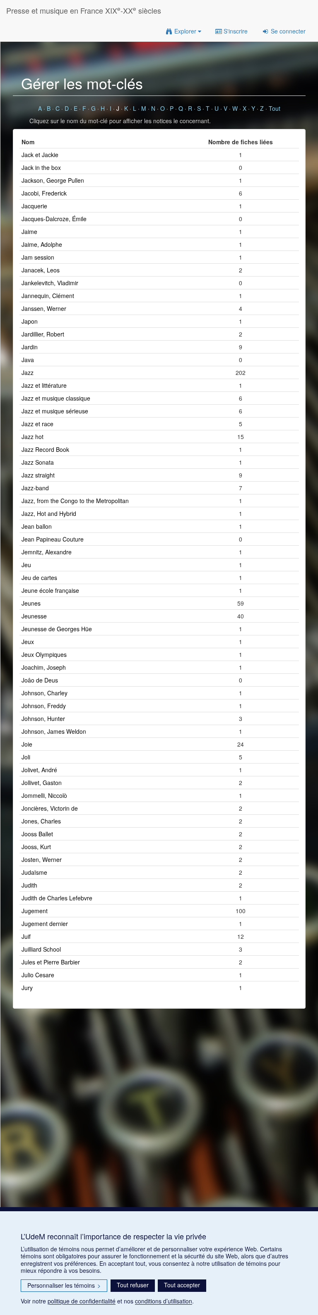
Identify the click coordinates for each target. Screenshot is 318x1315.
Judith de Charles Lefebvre (57, 898)
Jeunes (31, 603)
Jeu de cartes (39, 577)
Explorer (185, 31)
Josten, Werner (42, 859)
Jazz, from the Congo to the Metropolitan (75, 500)
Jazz (28, 372)
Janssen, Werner (44, 308)
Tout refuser (133, 1285)
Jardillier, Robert (43, 334)
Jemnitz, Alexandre (47, 552)
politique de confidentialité (82, 1301)
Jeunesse (34, 616)
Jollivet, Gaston (42, 782)
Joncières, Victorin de (50, 808)
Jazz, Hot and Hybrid (49, 513)
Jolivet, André (39, 770)
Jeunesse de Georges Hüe (57, 629)
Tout (274, 108)
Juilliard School (41, 949)
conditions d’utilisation (163, 1301)
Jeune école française (50, 590)
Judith (29, 885)
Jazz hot (32, 436)
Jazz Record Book (45, 449)
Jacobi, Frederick (44, 193)
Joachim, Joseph (44, 667)
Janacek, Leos (41, 270)
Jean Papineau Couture (53, 539)
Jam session (38, 257)
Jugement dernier (45, 923)
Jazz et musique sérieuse (55, 411)
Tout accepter (182, 1285)
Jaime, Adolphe (42, 244)
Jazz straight (38, 475)
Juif (26, 936)
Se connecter (287, 31)
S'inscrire (235, 31)
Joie (27, 744)
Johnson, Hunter (43, 718)
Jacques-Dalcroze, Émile (54, 219)
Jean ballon (37, 526)
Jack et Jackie (40, 154)
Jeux (28, 641)
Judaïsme (34, 872)
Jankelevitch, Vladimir (50, 283)
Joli (26, 757)
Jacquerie (34, 206)
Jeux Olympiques (44, 654)
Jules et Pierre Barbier (51, 962)
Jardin (30, 347)
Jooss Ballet (37, 834)
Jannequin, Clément (48, 295)
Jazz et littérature (44, 385)
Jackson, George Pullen (53, 180)
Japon (30, 321)
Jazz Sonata (38, 462)
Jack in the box (41, 167)
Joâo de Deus (40, 680)
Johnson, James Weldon (54, 731)
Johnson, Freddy (44, 706)
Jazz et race (37, 424)
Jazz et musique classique (56, 398)
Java (28, 360)
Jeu (26, 565)
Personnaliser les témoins (64, 1285)
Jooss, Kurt (36, 846)
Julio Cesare (38, 975)
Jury (27, 987)
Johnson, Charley (44, 693)
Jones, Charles (41, 821)
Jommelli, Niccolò (44, 795)
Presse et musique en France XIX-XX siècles (83, 10)
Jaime (29, 231)
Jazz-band (35, 488)
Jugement (35, 911)
